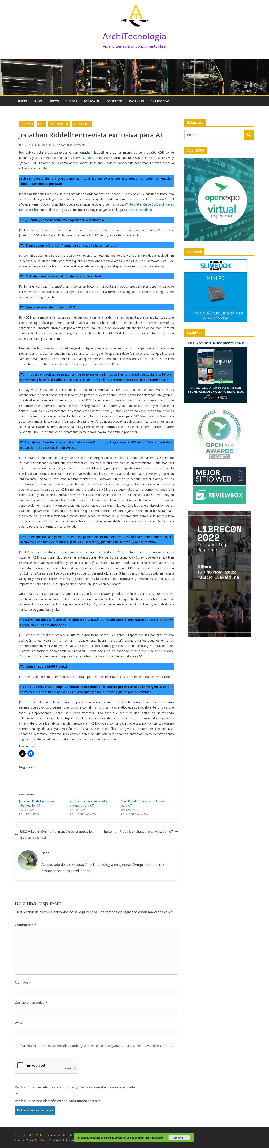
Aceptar (179, 1137)
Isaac (44, 145)
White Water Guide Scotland (144, 204)
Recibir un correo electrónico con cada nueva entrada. (58, 1101)
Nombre (23, 982)
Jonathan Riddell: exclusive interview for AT (36, 803)
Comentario (25, 924)
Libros (54, 101)
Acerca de (92, 101)
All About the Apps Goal (150, 416)
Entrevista (27, 124)
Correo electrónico (31, 1002)
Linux (41, 124)
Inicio (22, 101)
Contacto (114, 101)
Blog (38, 101)
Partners (136, 101)
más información (154, 1137)
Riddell (90, 158)
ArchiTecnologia (134, 36)
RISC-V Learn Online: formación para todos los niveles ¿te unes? (57, 834)
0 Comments (77, 145)
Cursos (71, 101)
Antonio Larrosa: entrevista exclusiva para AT (88, 803)
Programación (59, 124)
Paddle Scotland (141, 210)
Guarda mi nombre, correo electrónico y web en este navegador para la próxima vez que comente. (97, 1045)
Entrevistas (160, 101)
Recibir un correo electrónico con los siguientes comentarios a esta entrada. (75, 1087)
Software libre (82, 124)
